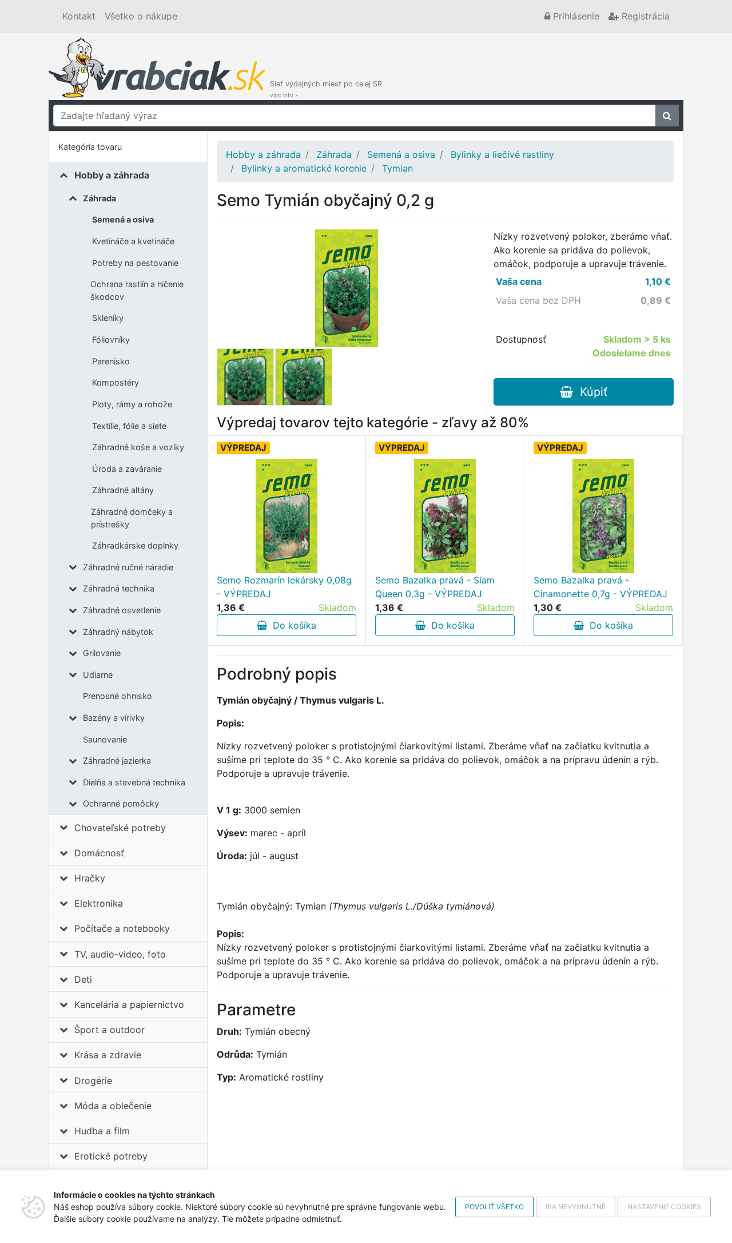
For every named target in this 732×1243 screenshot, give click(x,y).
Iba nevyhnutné (576, 1206)
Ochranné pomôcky (121, 803)
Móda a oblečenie (113, 1105)
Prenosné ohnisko (117, 696)
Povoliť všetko (494, 1206)
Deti (83, 979)
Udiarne (98, 675)
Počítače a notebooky (122, 928)
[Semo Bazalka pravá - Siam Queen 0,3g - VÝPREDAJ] (445, 516)
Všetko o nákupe (141, 16)
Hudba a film (102, 1131)
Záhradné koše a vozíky (138, 447)
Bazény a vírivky (114, 717)
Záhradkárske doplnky (135, 545)
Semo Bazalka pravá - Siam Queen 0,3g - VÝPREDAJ (435, 586)
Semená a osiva (123, 219)
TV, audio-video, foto (120, 954)
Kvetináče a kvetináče (133, 241)
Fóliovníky (111, 339)
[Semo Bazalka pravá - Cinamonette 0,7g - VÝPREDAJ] (603, 516)
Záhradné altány (123, 490)
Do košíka (291, 625)
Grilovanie (102, 653)
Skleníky (108, 318)
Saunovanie (105, 739)
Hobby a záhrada (111, 175)
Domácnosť (99, 853)
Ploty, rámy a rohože (132, 404)
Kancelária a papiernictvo (129, 1004)
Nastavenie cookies (664, 1206)
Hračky (89, 878)
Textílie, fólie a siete (129, 426)
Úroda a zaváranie (127, 469)
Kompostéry (115, 382)
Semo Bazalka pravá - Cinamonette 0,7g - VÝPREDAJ (600, 586)
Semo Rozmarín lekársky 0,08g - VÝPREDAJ (284, 586)
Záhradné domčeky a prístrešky (132, 518)
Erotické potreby (111, 1156)
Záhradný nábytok (118, 632)
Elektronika (98, 903)
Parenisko (111, 361)
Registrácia (644, 16)
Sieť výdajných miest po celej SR (326, 89)
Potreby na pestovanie (135, 263)
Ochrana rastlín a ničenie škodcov (137, 290)
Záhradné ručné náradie (128, 567)
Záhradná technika (118, 588)
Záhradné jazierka (117, 760)
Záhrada (99, 198)
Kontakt (79, 16)
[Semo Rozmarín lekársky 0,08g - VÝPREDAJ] (286, 516)
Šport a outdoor (109, 1029)
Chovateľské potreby (120, 827)
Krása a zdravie (107, 1055)
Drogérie (93, 1080)
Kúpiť (590, 392)
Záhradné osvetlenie (122, 610)
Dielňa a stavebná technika (134, 782)
